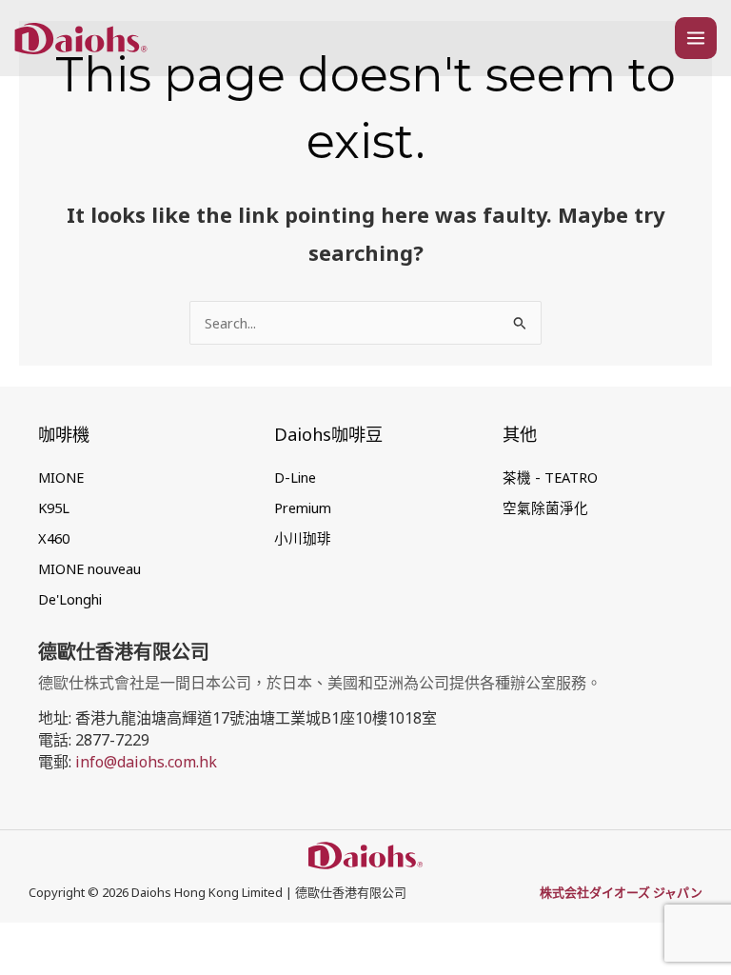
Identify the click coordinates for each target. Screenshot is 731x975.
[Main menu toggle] (696, 38)
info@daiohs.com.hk (146, 761)
